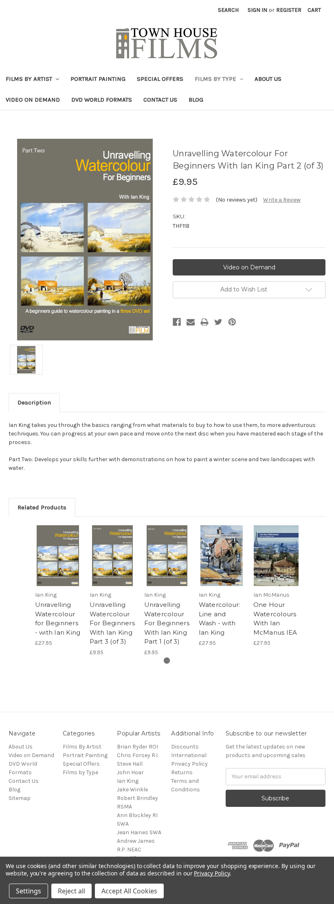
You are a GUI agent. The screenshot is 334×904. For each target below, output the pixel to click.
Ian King (127, 780)
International (189, 755)
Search (228, 10)
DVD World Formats (101, 99)
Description (34, 402)
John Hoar (130, 772)
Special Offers (160, 78)
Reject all (71, 890)
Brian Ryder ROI (137, 746)
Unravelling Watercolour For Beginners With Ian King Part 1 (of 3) (166, 623)
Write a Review (282, 199)
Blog (196, 99)
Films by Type (216, 78)
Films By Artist (30, 78)
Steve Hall (130, 763)
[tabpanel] (58, 586)
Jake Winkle (132, 789)
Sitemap (20, 798)
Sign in (257, 10)
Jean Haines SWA (139, 832)
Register (288, 10)
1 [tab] (167, 660)
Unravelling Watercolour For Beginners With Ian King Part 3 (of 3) (112, 623)
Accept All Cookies (129, 890)
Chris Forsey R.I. (137, 755)
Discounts (185, 746)
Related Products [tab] (42, 507)
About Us (268, 78)
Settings (28, 890)
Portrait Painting (97, 78)
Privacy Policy (189, 763)
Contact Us (160, 99)
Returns (182, 772)
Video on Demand (33, 99)
